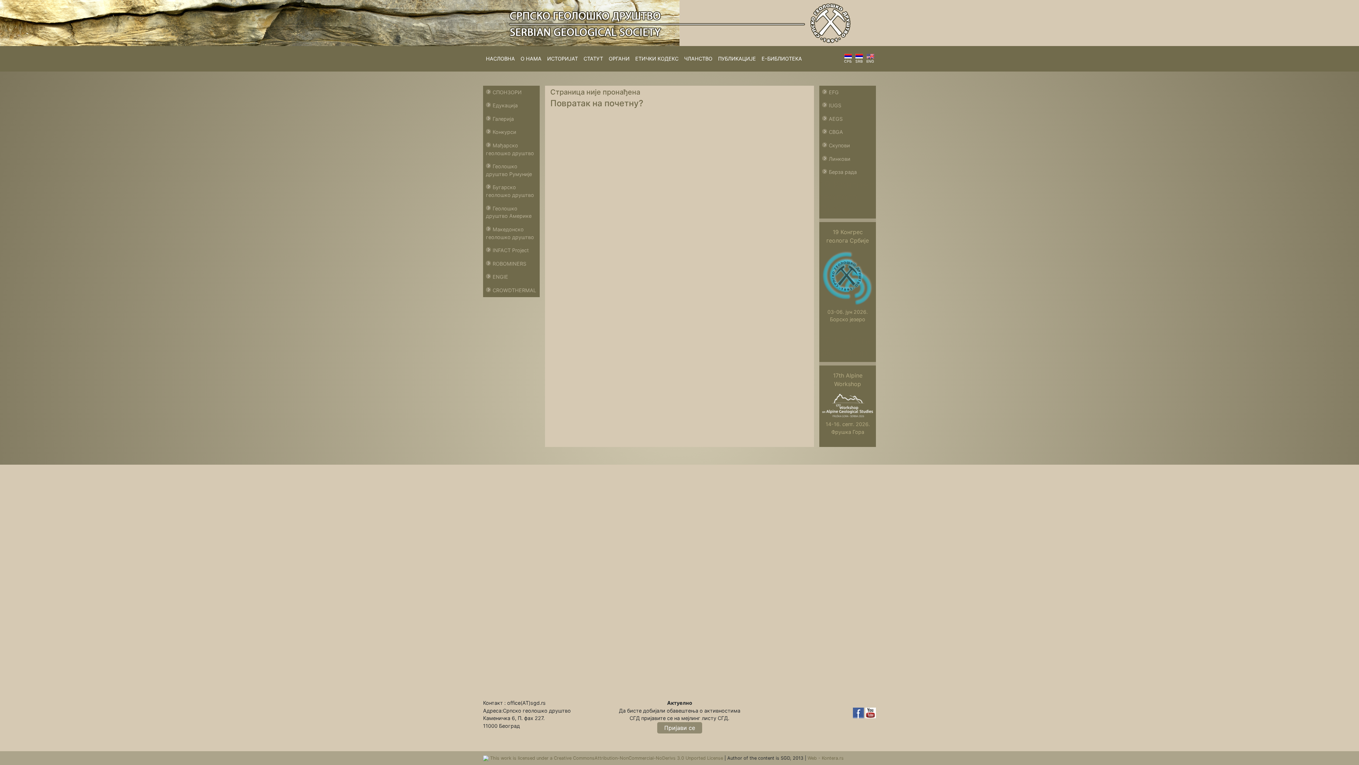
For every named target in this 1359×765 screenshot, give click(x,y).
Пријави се (679, 727)
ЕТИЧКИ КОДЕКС (656, 59)
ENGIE (500, 277)
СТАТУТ (593, 59)
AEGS (836, 119)
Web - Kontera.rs (826, 758)
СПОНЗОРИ (507, 92)
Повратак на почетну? (596, 103)
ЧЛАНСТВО (698, 59)
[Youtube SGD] (870, 712)
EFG (834, 92)
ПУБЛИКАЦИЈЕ (737, 59)
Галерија (503, 119)
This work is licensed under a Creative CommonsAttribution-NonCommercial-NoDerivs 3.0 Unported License (607, 758)
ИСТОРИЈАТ (562, 59)
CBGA (836, 132)
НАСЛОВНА (500, 59)
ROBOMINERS (509, 264)
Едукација (505, 105)
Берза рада (843, 172)
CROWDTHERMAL (514, 290)
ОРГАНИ (619, 59)
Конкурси (504, 132)
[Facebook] (859, 712)
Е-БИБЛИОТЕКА (782, 59)
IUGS (835, 105)
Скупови (839, 145)
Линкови (839, 159)
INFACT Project (511, 250)
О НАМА (531, 59)
